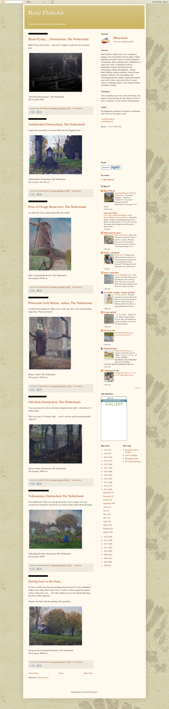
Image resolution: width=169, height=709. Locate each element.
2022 (106, 464)
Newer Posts (33, 673)
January (106, 532)
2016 (106, 486)
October (106, 500)
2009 (106, 554)
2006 (106, 565)
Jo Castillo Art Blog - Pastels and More (119, 292)
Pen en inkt (119, 255)
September (107, 503)
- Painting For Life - (112, 370)
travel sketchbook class (123, 275)
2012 (106, 544)
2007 (106, 562)
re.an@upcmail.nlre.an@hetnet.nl (107, 120)
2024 (106, 457)
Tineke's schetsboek (111, 252)
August (106, 507)
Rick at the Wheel (121, 235)
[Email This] (30, 112)
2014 (106, 536)
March (106, 525)
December (107, 492)
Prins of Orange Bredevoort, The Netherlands (57, 207)
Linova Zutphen (131, 455)
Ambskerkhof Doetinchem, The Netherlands (56, 124)
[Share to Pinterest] (40, 112)
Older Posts (88, 673)
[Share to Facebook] (38, 112)
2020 (106, 471)
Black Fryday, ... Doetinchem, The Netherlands (58, 39)
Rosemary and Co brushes (131, 451)
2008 (106, 558)
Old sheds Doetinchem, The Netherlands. (54, 402)
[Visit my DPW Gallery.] (114, 406)
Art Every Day (109, 330)
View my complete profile (123, 41)
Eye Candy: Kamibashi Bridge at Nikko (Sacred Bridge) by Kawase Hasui (118, 216)
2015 (106, 489)
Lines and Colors (110, 213)
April (105, 521)
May (105, 517)
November (107, 496)
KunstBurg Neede (131, 458)
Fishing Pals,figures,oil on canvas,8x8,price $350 (124, 333)
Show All (138, 388)
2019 (106, 475)
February (107, 528)
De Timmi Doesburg (133, 461)
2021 (106, 468)
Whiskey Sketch (121, 294)
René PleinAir (46, 12)
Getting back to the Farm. (44, 581)
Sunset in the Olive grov (124, 350)
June (105, 514)
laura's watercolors (111, 272)
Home (61, 673)
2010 (106, 551)
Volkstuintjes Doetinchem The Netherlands (56, 496)
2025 (106, 453)
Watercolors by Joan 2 (112, 232)
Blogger (95, 692)
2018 (106, 478)
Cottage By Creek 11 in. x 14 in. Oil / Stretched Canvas (125, 374)
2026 (106, 450)
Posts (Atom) (44, 677)
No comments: (78, 108)
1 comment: (78, 565)
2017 (106, 482)
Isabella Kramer (110, 348)
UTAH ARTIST (110, 312)
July (105, 510)
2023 (106, 460)
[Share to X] (35, 112)
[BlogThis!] (33, 112)
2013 (106, 540)
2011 (106, 547)
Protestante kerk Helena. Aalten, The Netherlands (60, 303)
